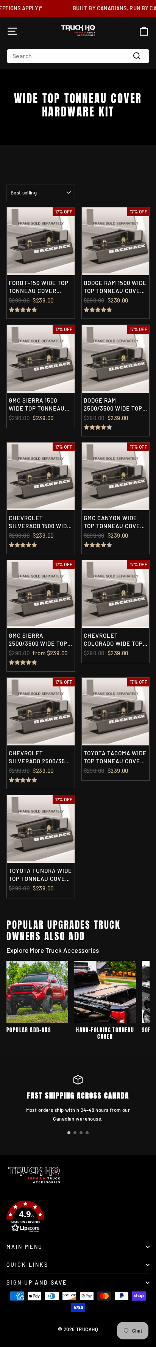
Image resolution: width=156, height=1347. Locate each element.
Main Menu (24, 1247)
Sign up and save (36, 1282)
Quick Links (27, 1264)
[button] (68, 1132)
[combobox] (78, 56)
